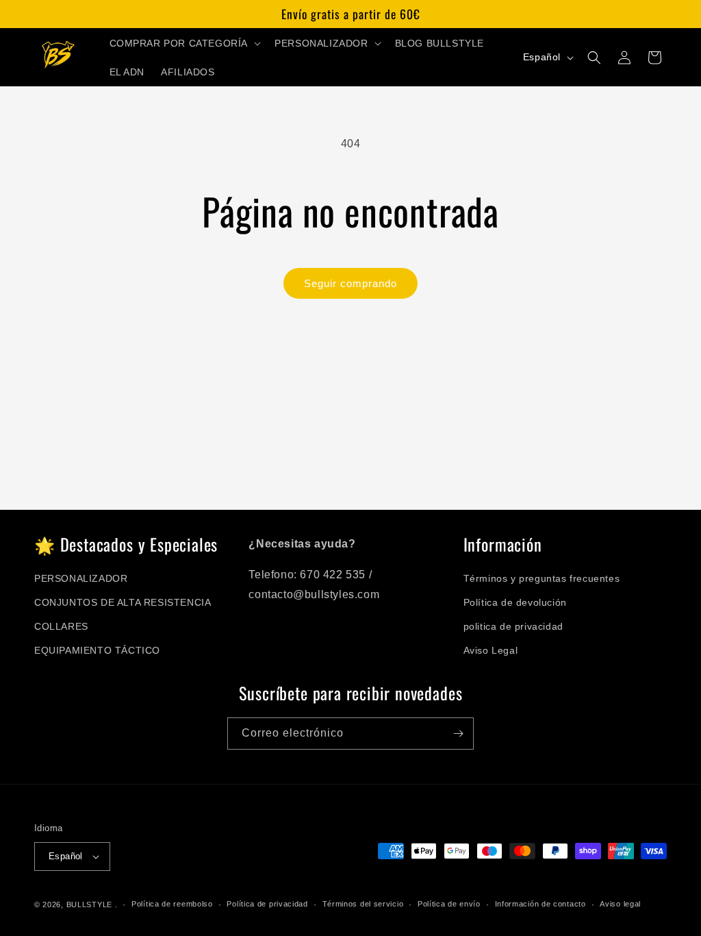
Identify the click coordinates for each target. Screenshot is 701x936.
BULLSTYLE (89, 904)
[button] (184, 43)
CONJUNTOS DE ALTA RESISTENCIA (122, 602)
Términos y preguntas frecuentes (541, 578)
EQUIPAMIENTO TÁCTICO (97, 650)
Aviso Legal (490, 650)
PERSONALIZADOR (80, 578)
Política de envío (449, 904)
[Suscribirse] (458, 733)
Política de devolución (515, 602)
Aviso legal (620, 904)
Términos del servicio (363, 904)
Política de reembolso (172, 904)
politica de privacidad (513, 626)
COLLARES (61, 626)
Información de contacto (540, 904)
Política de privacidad (267, 904)
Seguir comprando (350, 283)
